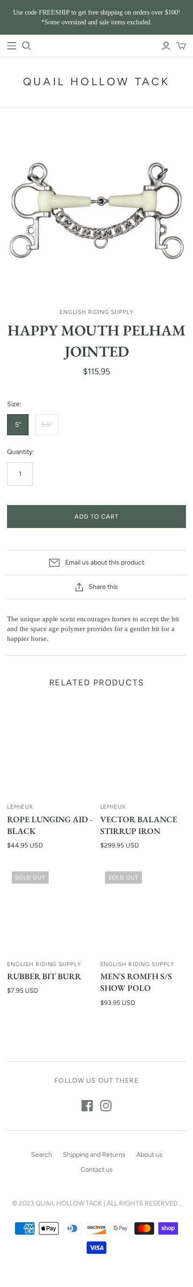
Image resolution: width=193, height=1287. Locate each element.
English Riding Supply (44, 964)
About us (149, 1155)
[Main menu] (11, 46)
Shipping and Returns (94, 1155)
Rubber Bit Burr (44, 976)
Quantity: (20, 452)
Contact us (97, 1170)
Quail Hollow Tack (96, 81)
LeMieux (20, 806)
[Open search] (26, 46)
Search (41, 1155)
